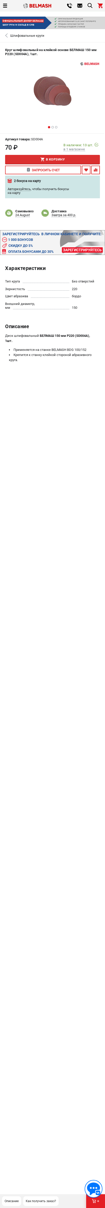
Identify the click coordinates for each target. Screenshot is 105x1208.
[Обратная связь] (93, 1189)
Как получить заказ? (41, 1201)
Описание (12, 1201)
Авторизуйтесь (19, 189)
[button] (49, 127)
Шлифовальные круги (27, 36)
